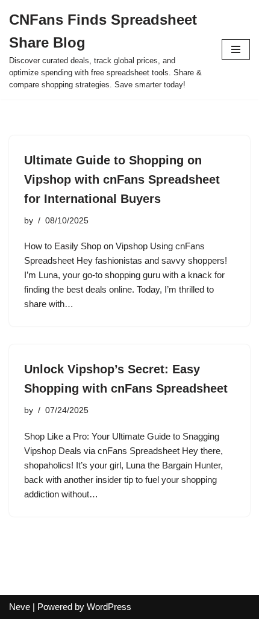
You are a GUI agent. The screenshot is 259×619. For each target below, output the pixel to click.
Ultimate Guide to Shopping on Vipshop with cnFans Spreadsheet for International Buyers (122, 179)
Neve (19, 607)
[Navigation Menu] (236, 49)
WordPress (109, 607)
